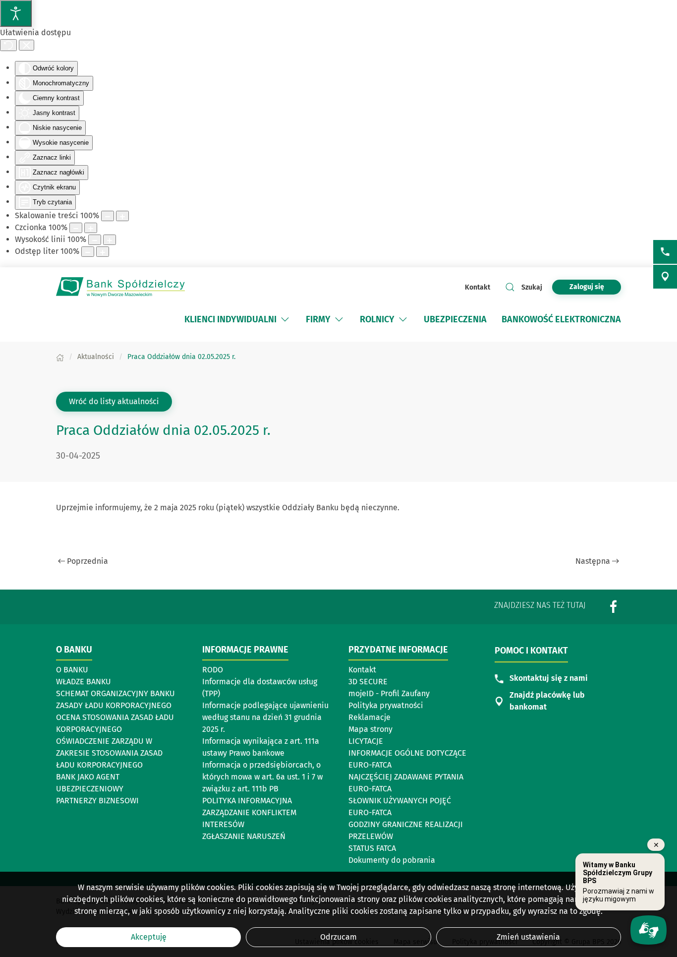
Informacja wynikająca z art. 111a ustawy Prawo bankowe (260, 747)
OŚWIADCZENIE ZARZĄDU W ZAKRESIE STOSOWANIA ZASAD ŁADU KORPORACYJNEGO (109, 753)
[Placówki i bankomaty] (665, 277)
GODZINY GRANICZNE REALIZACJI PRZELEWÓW (405, 830)
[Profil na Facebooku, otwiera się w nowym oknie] (613, 606)
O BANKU (72, 669)
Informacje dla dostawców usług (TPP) (259, 687)
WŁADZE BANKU (83, 681)
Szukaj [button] (531, 287)
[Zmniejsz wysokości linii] (94, 240)
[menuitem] (237, 319)
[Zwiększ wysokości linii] (109, 240)
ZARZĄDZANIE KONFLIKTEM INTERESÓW (249, 818)
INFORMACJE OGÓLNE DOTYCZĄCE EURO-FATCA (407, 759)
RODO (212, 669)
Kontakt (477, 287)
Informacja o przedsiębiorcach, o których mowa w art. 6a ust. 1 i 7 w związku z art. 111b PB (262, 776)
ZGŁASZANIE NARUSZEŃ (243, 836)
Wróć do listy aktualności (114, 401)
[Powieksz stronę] (122, 216)
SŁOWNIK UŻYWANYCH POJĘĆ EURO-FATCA (399, 806)
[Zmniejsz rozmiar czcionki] (75, 228)
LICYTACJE (365, 741)
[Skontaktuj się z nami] (665, 252)
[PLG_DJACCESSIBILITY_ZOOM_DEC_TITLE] (107, 216)
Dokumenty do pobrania (391, 860)
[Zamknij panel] (26, 45)
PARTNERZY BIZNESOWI (97, 800)
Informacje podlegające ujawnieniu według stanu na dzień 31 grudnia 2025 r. (265, 717)
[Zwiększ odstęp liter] (102, 251)
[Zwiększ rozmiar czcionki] (90, 228)
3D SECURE (368, 681)
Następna (592, 561)
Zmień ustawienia (528, 937)
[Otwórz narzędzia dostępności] (16, 13)
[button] (285, 319)
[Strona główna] (60, 357)
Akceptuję (149, 937)
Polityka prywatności (385, 705)
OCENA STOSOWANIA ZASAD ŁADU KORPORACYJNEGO (115, 723)
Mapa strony (370, 729)
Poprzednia (87, 561)
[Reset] (8, 45)
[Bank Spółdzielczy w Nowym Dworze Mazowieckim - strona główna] (120, 287)
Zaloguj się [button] (586, 287)
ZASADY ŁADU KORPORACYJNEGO (113, 705)
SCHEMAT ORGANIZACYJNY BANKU (115, 694)
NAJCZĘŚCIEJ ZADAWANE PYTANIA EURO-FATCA (405, 782)
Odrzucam (338, 937)
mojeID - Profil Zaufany (389, 693)
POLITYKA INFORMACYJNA (247, 800)
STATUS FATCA (372, 848)
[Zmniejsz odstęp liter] (87, 251)
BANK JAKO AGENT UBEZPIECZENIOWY (89, 782)
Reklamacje (369, 717)
